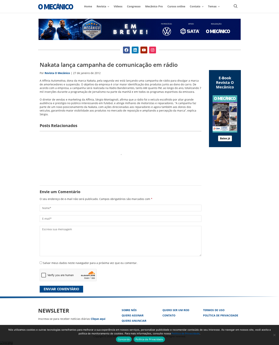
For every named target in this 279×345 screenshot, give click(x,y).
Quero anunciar (134, 320)
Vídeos (118, 6)
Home (88, 6)
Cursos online (176, 6)
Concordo (124, 339)
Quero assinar (132, 315)
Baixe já (225, 138)
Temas (212, 6)
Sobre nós (129, 310)
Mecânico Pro (154, 6)
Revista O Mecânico (55, 6)
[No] (274, 335)
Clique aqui (98, 319)
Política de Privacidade (220, 315)
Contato (168, 315)
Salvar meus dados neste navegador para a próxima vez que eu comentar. (90, 263)
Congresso (134, 6)
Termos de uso (214, 310)
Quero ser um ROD (175, 310)
